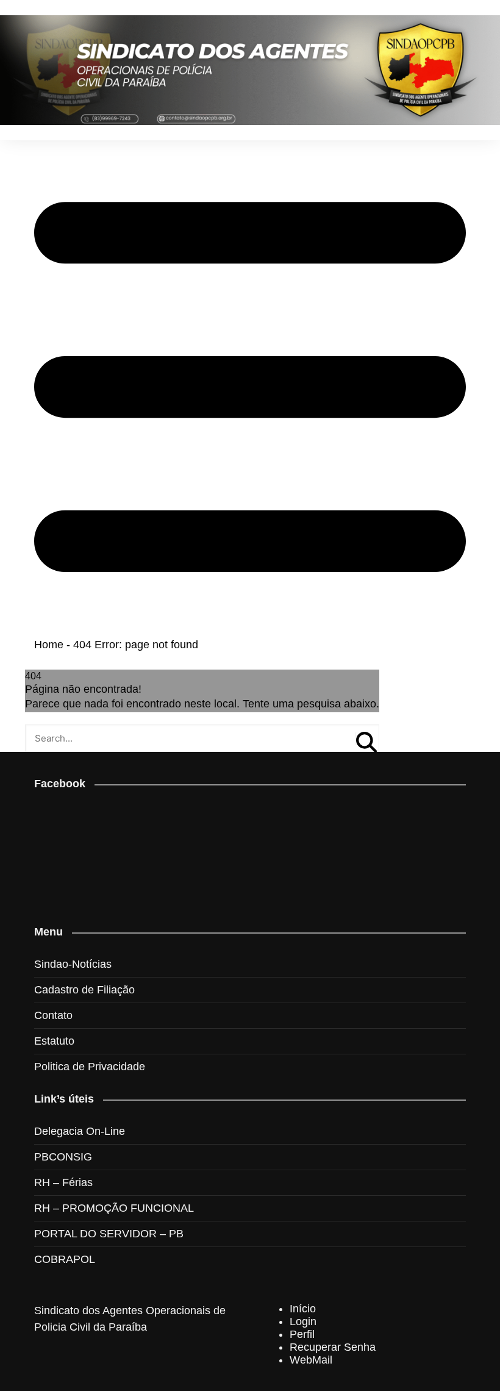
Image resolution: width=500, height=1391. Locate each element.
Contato (53, 1015)
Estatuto (54, 1041)
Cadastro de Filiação (84, 990)
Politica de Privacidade (89, 1066)
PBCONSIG (63, 1157)
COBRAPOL (64, 1259)
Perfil (302, 1334)
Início (303, 1309)
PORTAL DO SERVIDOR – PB (109, 1234)
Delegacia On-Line (79, 1131)
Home (48, 644)
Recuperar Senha (333, 1347)
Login (303, 1321)
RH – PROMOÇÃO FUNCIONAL (114, 1208)
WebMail (311, 1360)
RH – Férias (63, 1182)
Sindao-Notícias (73, 964)
